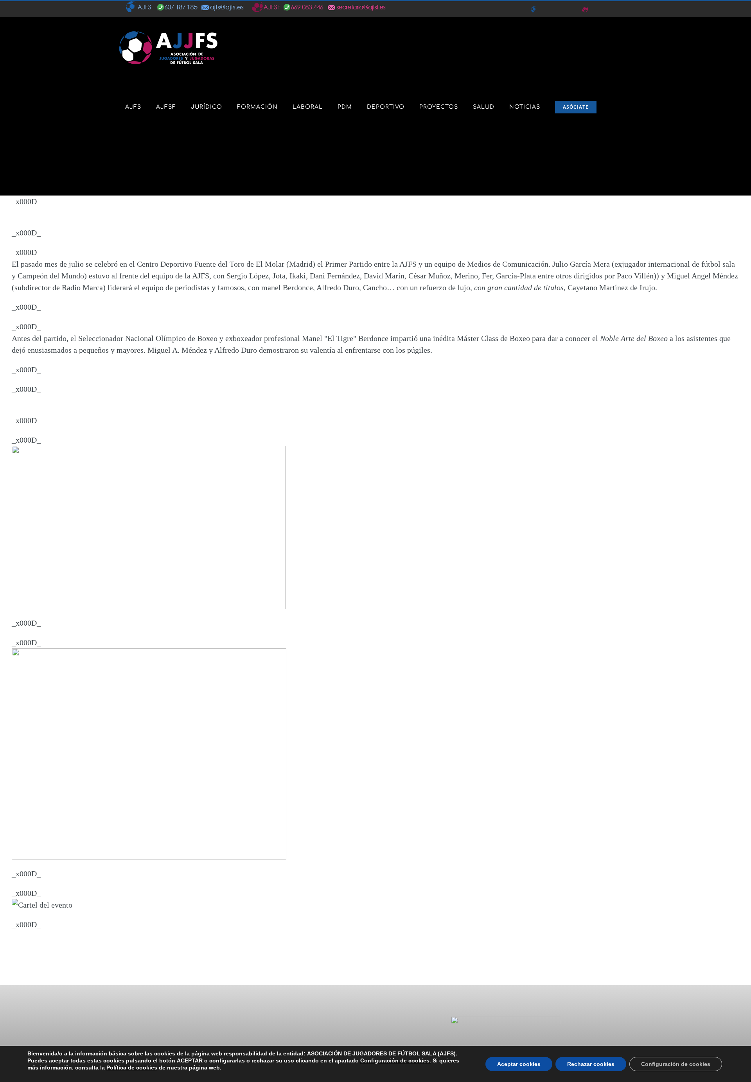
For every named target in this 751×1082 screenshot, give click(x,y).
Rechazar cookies (590, 1064)
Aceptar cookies (519, 1064)
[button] (127, 165)
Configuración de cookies (675, 1064)
